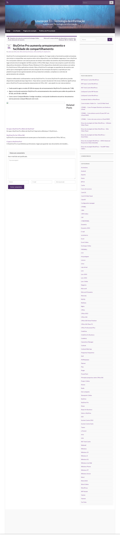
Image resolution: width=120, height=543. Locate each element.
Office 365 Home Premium (26, 51)
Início (8, 31)
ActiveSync (84, 167)
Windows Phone (86, 466)
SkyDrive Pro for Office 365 (16, 135)
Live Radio (16, 31)
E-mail (83, 231)
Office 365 (16, 51)
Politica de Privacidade (47, 31)
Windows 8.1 (85, 459)
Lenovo (83, 260)
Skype (83, 406)
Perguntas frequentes (87, 352)
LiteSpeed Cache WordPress (89, 95)
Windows (84, 449)
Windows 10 (84, 452)
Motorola (83, 295)
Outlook (83, 345)
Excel (82, 239)
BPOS (83, 182)
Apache (83, 174)
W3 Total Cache (86, 441)
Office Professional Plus (88, 327)
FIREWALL (84, 249)
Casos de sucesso (86, 189)
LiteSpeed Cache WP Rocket (89, 91)
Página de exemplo (29, 31)
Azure (83, 178)
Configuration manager (88, 203)
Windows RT (85, 470)
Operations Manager (87, 342)
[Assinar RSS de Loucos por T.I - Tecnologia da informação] (7, 2)
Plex (82, 367)
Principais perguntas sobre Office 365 (92, 377)
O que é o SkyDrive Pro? (14, 141)
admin (10, 51)
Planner (83, 363)
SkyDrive (83, 399)
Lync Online (84, 281)
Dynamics (84, 224)
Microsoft (84, 288)
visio (82, 438)
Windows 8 (84, 456)
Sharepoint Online (86, 395)
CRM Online (84, 214)
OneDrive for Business (87, 335)
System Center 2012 (87, 420)
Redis (82, 388)
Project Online (85, 381)
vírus (82, 434)
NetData (83, 303)
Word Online (85, 484)
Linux (82, 263)
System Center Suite (87, 424)
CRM (82, 210)
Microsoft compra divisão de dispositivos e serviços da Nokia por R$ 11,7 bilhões (59, 39)
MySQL (83, 299)
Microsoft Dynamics (87, 292)
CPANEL (83, 206)
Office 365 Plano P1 (39, 51)
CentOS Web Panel (87, 196)
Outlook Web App (86, 349)
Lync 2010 (84, 274)
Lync (82, 271)
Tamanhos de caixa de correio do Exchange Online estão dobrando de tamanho (23, 39)
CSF (82, 217)
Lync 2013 (84, 278)
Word (82, 477)
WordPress (84, 488)
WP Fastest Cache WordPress (90, 80)
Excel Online (84, 242)
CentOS (83, 192)
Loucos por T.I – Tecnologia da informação (60, 21)
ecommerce (84, 235)
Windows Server (86, 473)
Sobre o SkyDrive (86, 413)
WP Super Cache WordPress (89, 83)
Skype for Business (86, 409)
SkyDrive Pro (47, 51)
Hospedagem (85, 256)
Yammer (83, 498)
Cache (83, 185)
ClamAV (83, 199)
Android (83, 171)
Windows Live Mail (86, 463)
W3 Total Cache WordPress (89, 87)
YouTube (83, 502)
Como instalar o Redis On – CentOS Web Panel (95, 103)
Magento (83, 285)
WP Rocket (84, 491)
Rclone (83, 384)
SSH (82, 416)
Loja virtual (84, 267)
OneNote (84, 338)
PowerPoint (84, 374)
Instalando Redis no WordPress (90, 99)
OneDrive (84, 331)
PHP (82, 356)
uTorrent (83, 431)
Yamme (83, 495)
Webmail (83, 445)
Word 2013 (84, 481)
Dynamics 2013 (85, 228)
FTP (82, 253)
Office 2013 (84, 313)
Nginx (82, 306)
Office (83, 310)
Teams (83, 427)
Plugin (83, 370)
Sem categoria (85, 392)
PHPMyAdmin (85, 360)
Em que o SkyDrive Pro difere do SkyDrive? (20, 129)
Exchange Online (86, 246)
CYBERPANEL (85, 221)
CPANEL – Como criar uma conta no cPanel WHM (95, 119)
